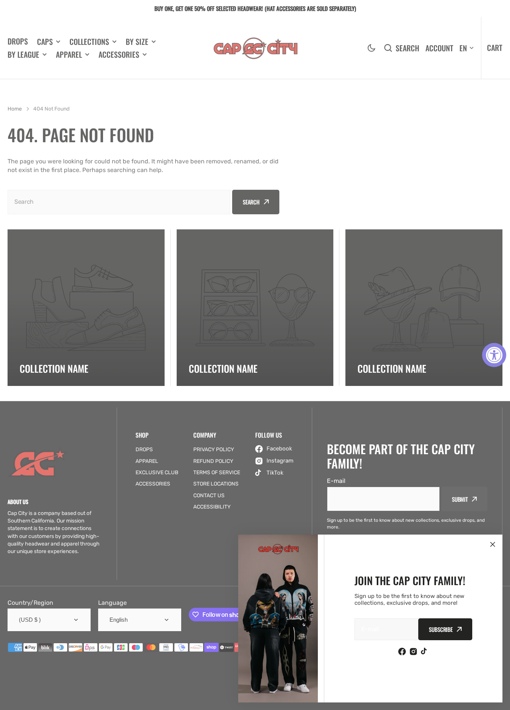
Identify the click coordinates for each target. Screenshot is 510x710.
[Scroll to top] (500, 700)
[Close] (492, 544)
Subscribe (441, 629)
